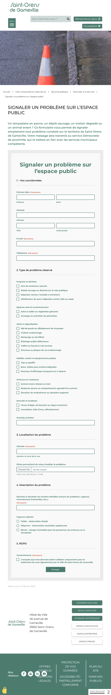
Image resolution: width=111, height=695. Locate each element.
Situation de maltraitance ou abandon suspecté (44, 392)
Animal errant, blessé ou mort (35, 384)
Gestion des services (97, 691)
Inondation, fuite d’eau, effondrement (40, 409)
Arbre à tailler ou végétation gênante (39, 311)
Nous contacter (87, 610)
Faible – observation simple (34, 521)
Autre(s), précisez (25, 417)
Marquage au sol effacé (32, 337)
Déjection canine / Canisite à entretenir (40, 295)
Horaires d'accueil (87, 603)
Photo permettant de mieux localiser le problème (41, 464)
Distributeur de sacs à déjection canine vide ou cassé (47, 299)
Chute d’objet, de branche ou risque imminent (44, 405)
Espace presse (87, 641)
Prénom (20, 202)
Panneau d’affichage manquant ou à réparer (43, 371)
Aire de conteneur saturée (34, 286)
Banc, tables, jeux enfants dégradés (38, 367)
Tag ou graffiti (28, 362)
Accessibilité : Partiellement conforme (70, 680)
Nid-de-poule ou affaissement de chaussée (42, 328)
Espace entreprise (87, 634)
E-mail (25, 238)
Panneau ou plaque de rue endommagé (41, 350)
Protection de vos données (70, 666)
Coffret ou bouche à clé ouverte (36, 346)
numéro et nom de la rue (28, 456)
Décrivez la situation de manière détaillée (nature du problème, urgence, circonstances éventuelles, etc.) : (53, 499)
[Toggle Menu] (11, 22)
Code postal (61, 230)
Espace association (87, 626)
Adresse (20, 220)
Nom (58, 202)
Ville (19, 230)
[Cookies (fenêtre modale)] (4, 690)
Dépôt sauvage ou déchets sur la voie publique (44, 290)
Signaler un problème (87, 618)
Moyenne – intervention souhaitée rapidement (44, 525)
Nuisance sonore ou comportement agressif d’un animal (49, 388)
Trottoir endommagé (31, 333)
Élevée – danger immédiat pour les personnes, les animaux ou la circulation (53, 531)
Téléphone (27, 253)
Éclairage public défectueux (35, 341)
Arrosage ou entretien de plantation (39, 316)
